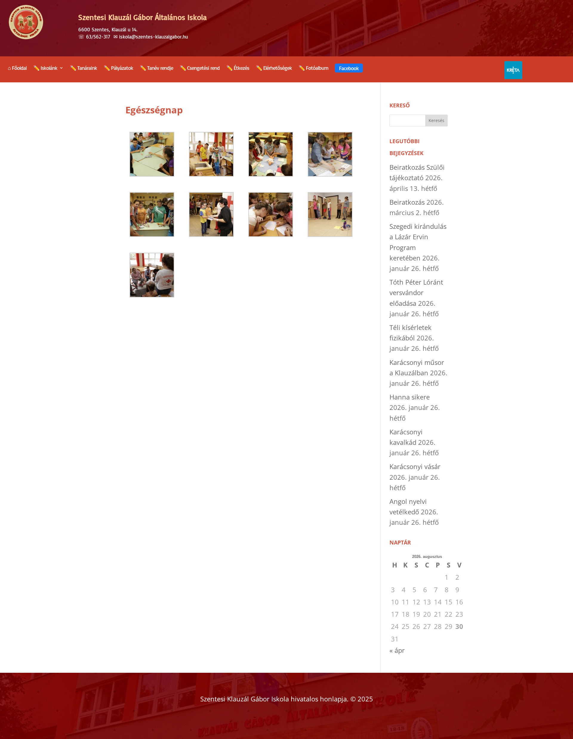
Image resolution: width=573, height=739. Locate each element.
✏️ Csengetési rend (200, 68)
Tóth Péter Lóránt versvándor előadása (416, 292)
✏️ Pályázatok (118, 68)
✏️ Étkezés (237, 68)
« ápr (397, 650)
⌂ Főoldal (17, 68)
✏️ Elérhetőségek (274, 68)
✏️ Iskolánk (45, 68)
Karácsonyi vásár (414, 466)
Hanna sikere (409, 396)
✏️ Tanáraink (83, 68)
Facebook (349, 68)
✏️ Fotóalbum (313, 68)
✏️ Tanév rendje (156, 68)
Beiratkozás (407, 202)
